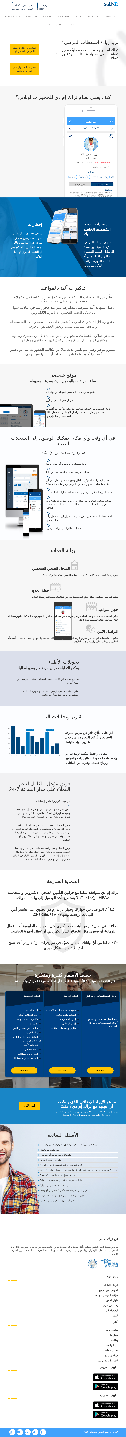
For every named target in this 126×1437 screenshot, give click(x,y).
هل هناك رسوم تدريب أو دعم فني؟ (55, 1154)
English (40, 8)
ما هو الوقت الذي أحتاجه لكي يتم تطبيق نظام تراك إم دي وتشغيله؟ (70, 1144)
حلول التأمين (111, 1300)
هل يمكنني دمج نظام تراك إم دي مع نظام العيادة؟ (62, 1195)
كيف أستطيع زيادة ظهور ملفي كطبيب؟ (57, 1200)
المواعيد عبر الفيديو (108, 1290)
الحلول (47, 5)
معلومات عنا (112, 1330)
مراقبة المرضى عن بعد (106, 1295)
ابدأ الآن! (29, 1105)
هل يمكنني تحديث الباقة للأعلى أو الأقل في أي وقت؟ (63, 1190)
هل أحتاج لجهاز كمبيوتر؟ (50, 1159)
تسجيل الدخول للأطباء (25, 5)
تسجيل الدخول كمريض (22, 8)
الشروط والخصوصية (107, 1360)
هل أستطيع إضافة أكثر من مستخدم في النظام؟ (61, 1180)
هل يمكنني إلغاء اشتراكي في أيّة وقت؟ (57, 1175)
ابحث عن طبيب (110, 1305)
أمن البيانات (112, 1345)
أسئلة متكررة (111, 1355)
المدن (115, 1315)
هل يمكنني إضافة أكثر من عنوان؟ (55, 1185)
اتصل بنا (114, 1335)
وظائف (114, 1340)
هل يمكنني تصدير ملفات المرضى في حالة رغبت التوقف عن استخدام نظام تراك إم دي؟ (77, 1170)
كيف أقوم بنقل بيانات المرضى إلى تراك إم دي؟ (61, 1164)
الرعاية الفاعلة (111, 1285)
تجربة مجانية (24, 1070)
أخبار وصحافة (111, 1350)
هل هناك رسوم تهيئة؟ (49, 1149)
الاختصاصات (112, 1310)
